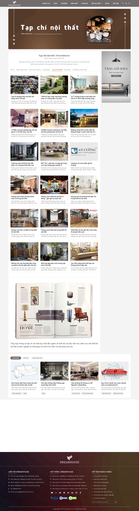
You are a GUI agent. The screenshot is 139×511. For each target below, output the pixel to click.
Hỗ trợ (116, 3)
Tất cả (12, 69)
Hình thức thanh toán (100, 479)
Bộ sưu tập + (97, 3)
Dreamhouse (69, 509)
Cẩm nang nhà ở (21, 69)
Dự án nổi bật (75, 393)
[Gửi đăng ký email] (115, 502)
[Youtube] (52, 493)
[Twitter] (60, 493)
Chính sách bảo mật (100, 488)
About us (46, 3)
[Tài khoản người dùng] (129, 3)
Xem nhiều (15, 358)
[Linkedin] (72, 493)
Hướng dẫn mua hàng (100, 476)
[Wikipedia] (56, 493)
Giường (64, 3)
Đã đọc (25, 358)
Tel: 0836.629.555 (16, 488)
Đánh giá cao (37, 358)
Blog (107, 3)
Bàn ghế (74, 3)
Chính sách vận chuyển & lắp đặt (104, 495)
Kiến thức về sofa (35, 69)
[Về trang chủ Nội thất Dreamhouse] (14, 3)
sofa (55, 3)
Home (46, 58)
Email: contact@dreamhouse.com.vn (22, 492)
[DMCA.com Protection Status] (73, 498)
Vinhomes (67, 69)
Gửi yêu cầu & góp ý (100, 498)
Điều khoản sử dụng (100, 485)
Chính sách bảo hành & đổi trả (103, 492)
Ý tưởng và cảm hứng (79, 69)
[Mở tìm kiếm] (123, 3)
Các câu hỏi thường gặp (101, 482)
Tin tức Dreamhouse (87, 393)
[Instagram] (76, 493)
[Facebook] (80, 493)
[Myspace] (68, 493)
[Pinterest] (64, 493)
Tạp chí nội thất (57, 69)
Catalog (84, 3)
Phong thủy (46, 69)
